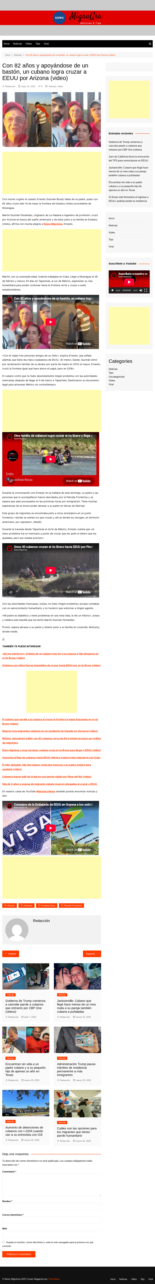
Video (29, 43)
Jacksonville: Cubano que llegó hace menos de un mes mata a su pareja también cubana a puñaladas (128, 171)
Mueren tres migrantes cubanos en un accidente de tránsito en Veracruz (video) (50, 731)
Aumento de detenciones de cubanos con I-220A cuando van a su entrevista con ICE (24, 1131)
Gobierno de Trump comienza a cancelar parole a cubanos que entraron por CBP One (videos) (125, 146)
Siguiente (90, 953)
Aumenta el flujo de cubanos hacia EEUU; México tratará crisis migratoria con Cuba (51, 757)
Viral (46, 43)
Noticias (17, 43)
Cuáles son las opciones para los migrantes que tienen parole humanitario (77, 1132)
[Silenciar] (140, 290)
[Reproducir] (112, 290)
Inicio (7, 43)
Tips (38, 43)
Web (4, 1228)
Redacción (10, 86)
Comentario (9, 1171)
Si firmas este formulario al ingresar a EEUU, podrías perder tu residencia (128, 199)
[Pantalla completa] (145, 290)
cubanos (28, 905)
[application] (129, 281)
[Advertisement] (51, 173)
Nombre (7, 1201)
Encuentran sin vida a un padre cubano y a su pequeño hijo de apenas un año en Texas (125, 186)
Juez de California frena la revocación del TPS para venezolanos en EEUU (129, 158)
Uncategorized (116, 376)
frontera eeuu (48, 905)
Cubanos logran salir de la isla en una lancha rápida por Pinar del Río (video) (47, 776)
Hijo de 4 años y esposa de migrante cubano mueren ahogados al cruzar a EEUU (49, 783)
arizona (11, 905)
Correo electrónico (13, 1214)
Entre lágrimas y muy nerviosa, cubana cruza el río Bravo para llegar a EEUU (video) (51, 750)
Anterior (12, 953)
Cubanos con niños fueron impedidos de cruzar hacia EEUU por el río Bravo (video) (51, 665)
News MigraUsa (53, 223)
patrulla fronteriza (73, 905)
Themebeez (54, 1279)
